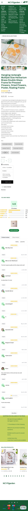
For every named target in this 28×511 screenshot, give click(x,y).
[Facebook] (9, 502)
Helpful (3, 254)
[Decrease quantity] (2, 160)
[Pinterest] (17, 502)
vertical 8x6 (5, 152)
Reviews (3, 189)
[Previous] (2, 68)
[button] (14, 91)
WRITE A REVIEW (14, 230)
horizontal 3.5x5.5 (6, 144)
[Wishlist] (24, 2)
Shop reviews (15, 237)
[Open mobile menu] (2, 2)
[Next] (25, 68)
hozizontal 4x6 (18, 144)
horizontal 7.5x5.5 (18, 148)
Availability (6, 164)
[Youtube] (14, 502)
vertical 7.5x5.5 (6, 148)
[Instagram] (11, 502)
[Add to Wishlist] (16, 451)
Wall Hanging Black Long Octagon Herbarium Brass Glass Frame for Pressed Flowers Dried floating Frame (9, 467)
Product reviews (5, 237)
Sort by (17, 241)
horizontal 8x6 (15, 152)
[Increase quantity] (9, 160)
